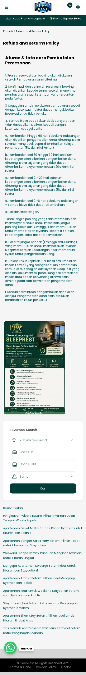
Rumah (8, 31)
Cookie (66, 667)
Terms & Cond (20, 667)
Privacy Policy (46, 667)
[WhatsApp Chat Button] (10, 648)
